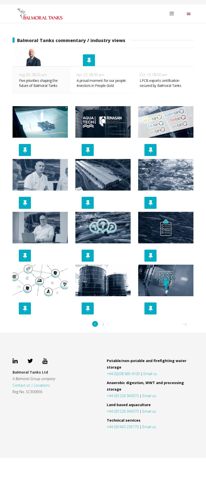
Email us (150, 373)
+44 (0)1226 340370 (123, 395)
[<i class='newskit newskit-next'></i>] (184, 324)
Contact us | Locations (31, 385)
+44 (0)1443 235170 (123, 426)
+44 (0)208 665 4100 (123, 373)
